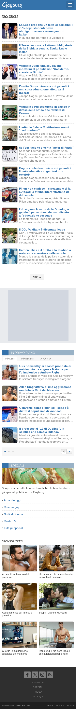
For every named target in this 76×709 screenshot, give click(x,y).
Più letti (10, 358)
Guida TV (10, 521)
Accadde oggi (12, 500)
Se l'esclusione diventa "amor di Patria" (46, 147)
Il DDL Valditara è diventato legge (42, 229)
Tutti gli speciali (13, 528)
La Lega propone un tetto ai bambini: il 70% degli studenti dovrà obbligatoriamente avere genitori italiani (46, 29)
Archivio (46, 358)
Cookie (70, 705)
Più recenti (27, 358)
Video (38, 691)
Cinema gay (11, 507)
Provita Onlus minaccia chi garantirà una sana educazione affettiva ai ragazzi (44, 89)
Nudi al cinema (13, 514)
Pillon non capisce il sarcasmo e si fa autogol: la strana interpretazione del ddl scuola (45, 192)
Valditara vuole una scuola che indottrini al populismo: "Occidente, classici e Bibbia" (44, 69)
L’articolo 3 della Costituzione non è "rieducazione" (44, 128)
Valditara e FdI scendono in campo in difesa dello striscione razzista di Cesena (45, 110)
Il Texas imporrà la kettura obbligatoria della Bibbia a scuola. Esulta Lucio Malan (45, 48)
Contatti (38, 682)
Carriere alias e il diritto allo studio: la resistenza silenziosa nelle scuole (45, 251)
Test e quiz (38, 696)
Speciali (38, 687)
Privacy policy (55, 705)
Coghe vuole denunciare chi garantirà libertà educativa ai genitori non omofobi (45, 171)
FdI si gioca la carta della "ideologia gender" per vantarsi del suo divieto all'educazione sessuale (44, 212)
